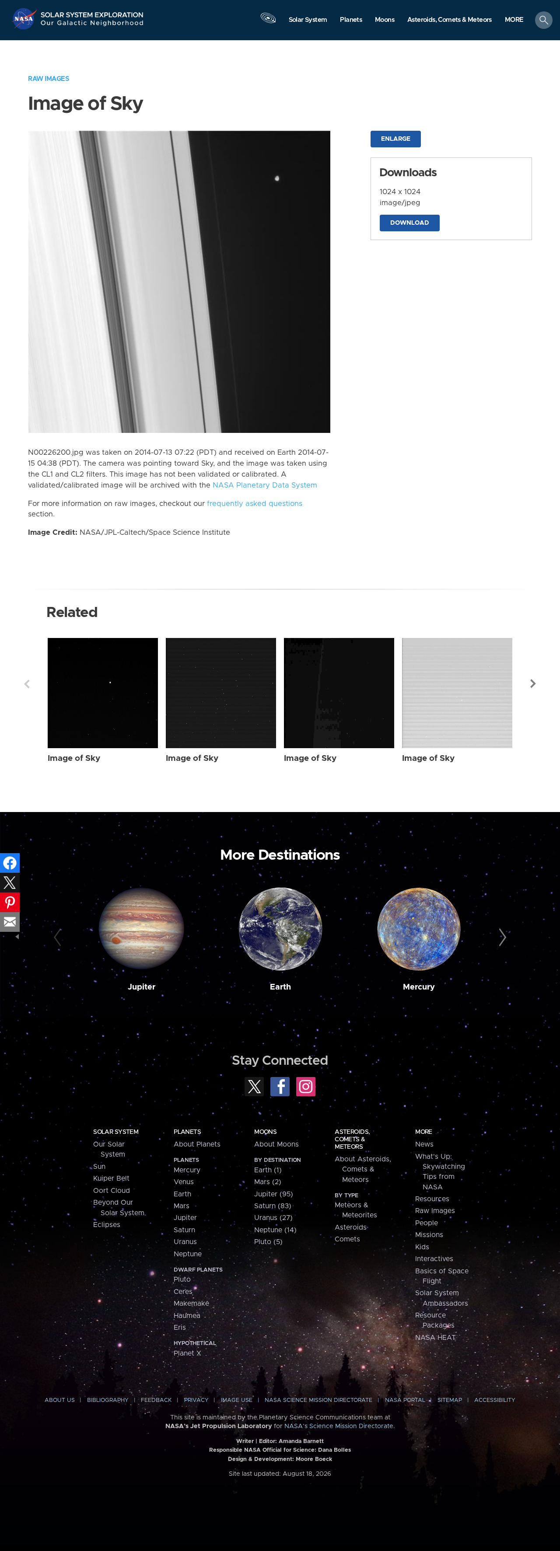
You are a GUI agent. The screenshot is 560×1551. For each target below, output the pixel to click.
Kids (422, 1247)
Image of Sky (74, 758)
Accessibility (494, 1400)
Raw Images (48, 79)
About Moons (276, 1144)
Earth (280, 987)
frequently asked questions (254, 503)
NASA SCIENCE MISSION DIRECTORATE (318, 1400)
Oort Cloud (111, 1190)
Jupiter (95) (273, 1194)
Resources (432, 1198)
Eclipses (106, 1224)
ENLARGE (395, 139)
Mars (181, 1205)
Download (409, 223)
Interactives (434, 1258)
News (424, 1144)
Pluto (182, 1279)
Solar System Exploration (92, 12)
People (426, 1223)
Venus (184, 1181)
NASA (25, 18)
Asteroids (351, 1227)
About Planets (197, 1144)
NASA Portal (405, 1400)
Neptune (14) (275, 1230)
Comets (347, 1239)
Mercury (419, 987)
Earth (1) (268, 1170)
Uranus (185, 1241)
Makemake (191, 1303)
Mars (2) (267, 1181)
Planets (187, 1132)
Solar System (115, 1132)
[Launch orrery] (268, 22)
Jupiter (141, 987)
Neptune (188, 1254)
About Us (60, 1400)
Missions (429, 1234)
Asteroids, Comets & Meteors (352, 1139)
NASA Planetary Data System (265, 485)
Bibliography (108, 1400)
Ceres (183, 1291)
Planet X (187, 1353)
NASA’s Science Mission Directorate (338, 1426)
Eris (180, 1327)
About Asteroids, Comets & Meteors (363, 1169)
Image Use (236, 1400)
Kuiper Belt (111, 1178)
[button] (514, 20)
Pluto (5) (268, 1241)
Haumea (187, 1315)
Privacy (196, 1400)
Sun (99, 1166)
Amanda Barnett (301, 1441)
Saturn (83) (272, 1205)
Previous (26, 684)
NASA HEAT (435, 1337)
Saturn (184, 1230)
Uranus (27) (273, 1217)
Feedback (156, 1400)
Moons (265, 1132)
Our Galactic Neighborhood (92, 25)
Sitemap (450, 1400)
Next (533, 684)
